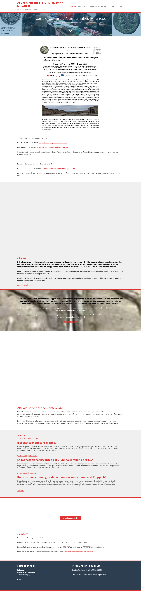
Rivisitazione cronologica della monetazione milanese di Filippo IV (61, 477)
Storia (113, 6)
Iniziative (104, 6)
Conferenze (94, 6)
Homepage (72, 6)
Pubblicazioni (83, 6)
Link (120, 6)
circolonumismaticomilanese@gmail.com (59, 168)
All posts (21, 491)
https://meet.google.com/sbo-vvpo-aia (53, 147)
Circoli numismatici (70, 518)
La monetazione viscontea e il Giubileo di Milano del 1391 (55, 460)
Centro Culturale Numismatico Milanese (40, 5)
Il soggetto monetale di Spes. (36, 442)
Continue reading (23, 285)
